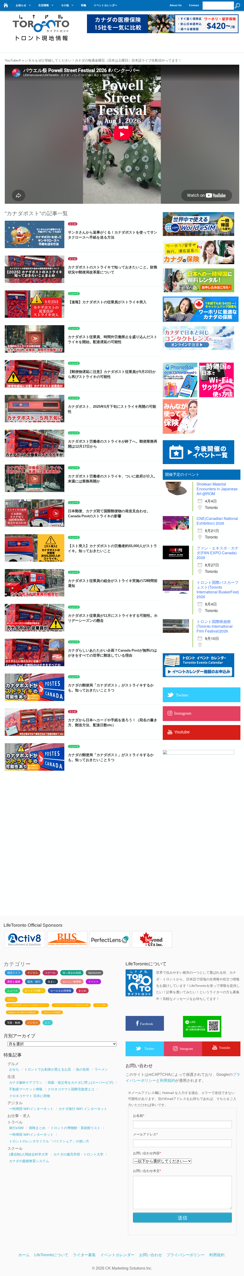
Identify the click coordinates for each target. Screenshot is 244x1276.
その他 (65, 5)
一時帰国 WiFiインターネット (31, 1109)
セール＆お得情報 (60, 990)
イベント (93, 981)
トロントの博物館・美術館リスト (76, 1128)
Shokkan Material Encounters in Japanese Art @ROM (217, 488)
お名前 (138, 1116)
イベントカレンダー (105, 5)
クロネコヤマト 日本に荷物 (29, 1096)
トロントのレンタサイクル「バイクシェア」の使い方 (49, 1141)
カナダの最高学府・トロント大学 (78, 1154)
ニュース (74, 293)
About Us (176, 5)
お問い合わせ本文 (147, 1171)
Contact (194, 5)
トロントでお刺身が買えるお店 (47, 1069)
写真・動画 (13, 1022)
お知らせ (21, 5)
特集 (83, 5)
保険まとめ (37, 1128)
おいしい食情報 (72, 981)
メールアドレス (145, 1134)
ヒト (47, 1022)
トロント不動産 (101, 1005)
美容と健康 (13, 981)
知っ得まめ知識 (72, 972)
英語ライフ (13, 972)
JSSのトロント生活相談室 (52, 1012)
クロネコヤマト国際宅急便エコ (71, 1089)
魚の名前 (82, 1069)
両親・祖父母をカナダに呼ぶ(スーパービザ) (80, 1082)
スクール (50, 972)
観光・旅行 (34, 981)
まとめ (72, 224)
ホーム (24, 1255)
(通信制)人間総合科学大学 (28, 1154)
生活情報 (43, 5)
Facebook (146, 1023)
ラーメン (101, 1069)
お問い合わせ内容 (147, 1153)
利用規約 (167, 1080)
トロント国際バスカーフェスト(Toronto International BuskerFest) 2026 (218, 589)
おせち (14, 1069)
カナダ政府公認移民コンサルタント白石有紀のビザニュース (27, 1005)
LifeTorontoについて (51, 1255)
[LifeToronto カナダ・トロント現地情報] (41, 43)
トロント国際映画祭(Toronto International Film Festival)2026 (215, 626)
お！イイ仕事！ (34, 990)
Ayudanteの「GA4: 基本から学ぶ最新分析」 (22, 1012)
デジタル (32, 972)
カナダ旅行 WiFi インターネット (83, 1109)
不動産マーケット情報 (25, 1089)
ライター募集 (84, 1255)
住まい (52, 981)
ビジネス (32, 1022)
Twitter (149, 1048)
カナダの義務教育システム (29, 1161)
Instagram (186, 1048)
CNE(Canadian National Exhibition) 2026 (217, 521)
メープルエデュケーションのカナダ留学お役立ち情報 (71, 1005)
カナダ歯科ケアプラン (25, 1082)
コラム (11, 999)
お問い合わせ (150, 1255)
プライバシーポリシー (186, 1255)
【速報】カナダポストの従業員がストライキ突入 (107, 302)
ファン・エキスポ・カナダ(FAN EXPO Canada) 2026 (218, 552)
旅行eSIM (16, 1128)
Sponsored (94, 972)
